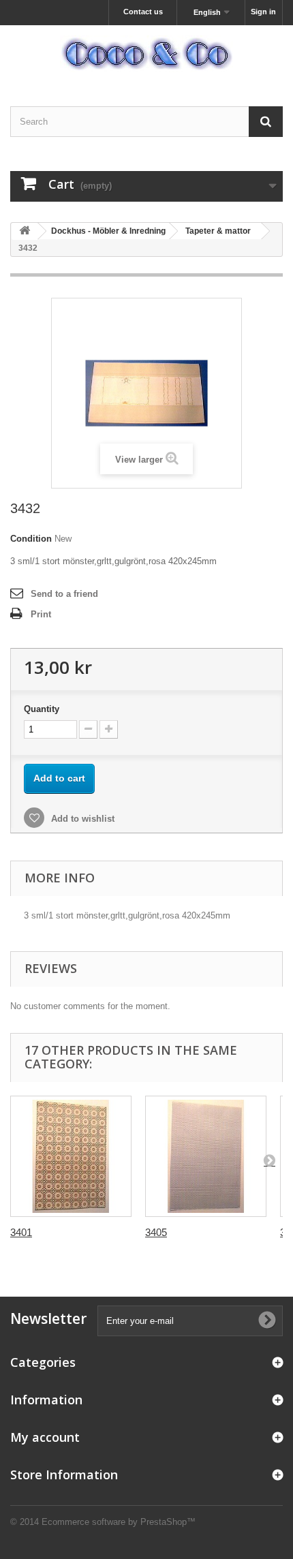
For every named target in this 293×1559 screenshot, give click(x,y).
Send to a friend (64, 594)
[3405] (205, 1156)
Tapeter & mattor (218, 231)
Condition (31, 539)
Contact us (143, 11)
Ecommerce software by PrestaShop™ (119, 1522)
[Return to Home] (24, 231)
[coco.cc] (146, 53)
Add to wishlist (81, 819)
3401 (21, 1232)
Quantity (41, 709)
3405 (156, 1232)
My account (45, 1437)
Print (41, 614)
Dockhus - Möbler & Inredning (108, 231)
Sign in (263, 11)
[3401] (71, 1156)
